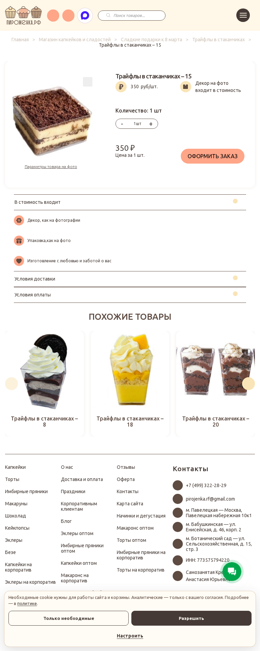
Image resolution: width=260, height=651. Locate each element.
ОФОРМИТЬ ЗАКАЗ (213, 156)
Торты (12, 479)
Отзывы (126, 467)
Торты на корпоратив (141, 570)
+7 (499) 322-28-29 (206, 485)
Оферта (126, 479)
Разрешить (191, 618)
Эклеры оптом (77, 533)
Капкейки (15, 467)
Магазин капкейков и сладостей (75, 39)
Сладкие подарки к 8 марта (151, 39)
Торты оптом (131, 540)
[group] (44, 384)
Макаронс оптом (135, 528)
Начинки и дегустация (141, 516)
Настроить (130, 635)
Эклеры (13, 540)
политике (27, 603)
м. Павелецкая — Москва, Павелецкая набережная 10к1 (219, 512)
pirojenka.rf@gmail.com (210, 499)
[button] (11, 383)
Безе (10, 552)
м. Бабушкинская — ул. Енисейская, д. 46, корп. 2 (213, 527)
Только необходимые (68, 618)
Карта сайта (130, 503)
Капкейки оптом (79, 563)
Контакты (127, 491)
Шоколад (15, 516)
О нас (67, 467)
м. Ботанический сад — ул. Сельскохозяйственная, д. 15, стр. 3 (219, 544)
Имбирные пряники (26, 491)
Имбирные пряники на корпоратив (141, 555)
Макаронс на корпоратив (75, 578)
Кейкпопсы (17, 528)
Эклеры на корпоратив (30, 582)
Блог (66, 521)
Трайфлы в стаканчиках (218, 39)
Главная (20, 39)
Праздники (73, 491)
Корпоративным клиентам (79, 506)
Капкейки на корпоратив (18, 567)
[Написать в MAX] (85, 15)
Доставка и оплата (82, 479)
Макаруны (16, 503)
